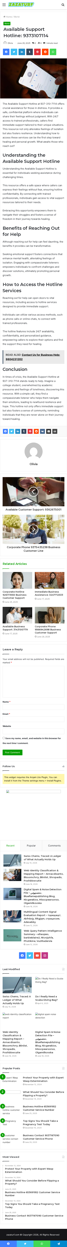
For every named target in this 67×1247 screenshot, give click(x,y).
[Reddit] (36, 431)
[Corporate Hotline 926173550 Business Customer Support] (17, 580)
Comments (54, 845)
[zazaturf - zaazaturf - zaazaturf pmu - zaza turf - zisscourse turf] (21, 4)
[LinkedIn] (17, 431)
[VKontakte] (42, 431)
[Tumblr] (23, 431)
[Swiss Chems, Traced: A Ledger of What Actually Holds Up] (12, 860)
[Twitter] (11, 431)
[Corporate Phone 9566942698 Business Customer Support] (49, 615)
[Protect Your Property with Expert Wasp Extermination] (11, 1082)
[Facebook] (5, 431)
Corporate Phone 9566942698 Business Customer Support (48, 629)
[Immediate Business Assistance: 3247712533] (49, 580)
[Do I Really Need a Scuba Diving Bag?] (49, 985)
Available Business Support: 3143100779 (15, 628)
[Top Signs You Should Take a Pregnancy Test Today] (11, 1125)
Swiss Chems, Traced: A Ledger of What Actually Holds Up (17, 1000)
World (17, 16)
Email (6, 714)
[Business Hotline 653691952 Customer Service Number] (11, 1111)
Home (8, 16)
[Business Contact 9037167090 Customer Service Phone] (11, 1140)
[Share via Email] (48, 431)
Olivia (10, 43)
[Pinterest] (30, 431)
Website (7, 726)
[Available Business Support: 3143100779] (17, 615)
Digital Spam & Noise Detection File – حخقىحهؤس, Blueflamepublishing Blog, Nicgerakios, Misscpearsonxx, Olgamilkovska (42, 896)
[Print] (54, 431)
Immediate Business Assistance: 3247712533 (49, 593)
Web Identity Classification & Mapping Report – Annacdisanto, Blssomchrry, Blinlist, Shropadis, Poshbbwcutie (15, 1042)
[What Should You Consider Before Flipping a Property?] (11, 1096)
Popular (31, 845)
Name (6, 701)
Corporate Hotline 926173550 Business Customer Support (15, 594)
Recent (10, 845)
